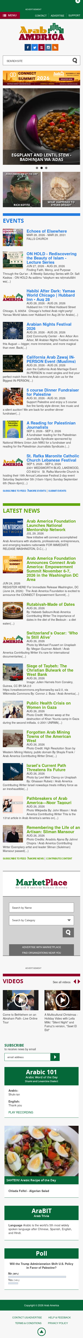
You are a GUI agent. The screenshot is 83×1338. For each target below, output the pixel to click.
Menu (12, 15)
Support (74, 15)
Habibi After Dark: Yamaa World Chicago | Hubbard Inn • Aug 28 (51, 295)
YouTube (41, 46)
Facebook (28, 46)
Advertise (57, 15)
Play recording (20, 1112)
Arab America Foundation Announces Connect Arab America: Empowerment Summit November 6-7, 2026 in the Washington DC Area (52, 568)
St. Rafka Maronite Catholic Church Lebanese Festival (53, 458)
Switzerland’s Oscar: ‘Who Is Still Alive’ (52, 635)
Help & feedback (59, 1317)
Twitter (34, 46)
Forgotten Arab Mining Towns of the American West (49, 736)
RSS (55, 46)
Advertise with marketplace (41, 947)
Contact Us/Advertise (27, 1317)
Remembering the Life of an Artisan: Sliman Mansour (53, 829)
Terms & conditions (28, 1323)
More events (38, 491)
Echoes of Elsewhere (47, 231)
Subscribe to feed (14, 491)
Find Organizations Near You (41, 952)
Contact (41, 15)
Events (13, 221)
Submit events (57, 491)
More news (37, 858)
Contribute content (59, 858)
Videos (13, 981)
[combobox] (41, 920)
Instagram (48, 46)
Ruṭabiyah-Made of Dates (51, 604)
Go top (39, 1331)
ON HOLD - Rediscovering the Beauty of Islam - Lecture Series (52, 258)
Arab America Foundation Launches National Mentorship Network (51, 525)
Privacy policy (58, 1323)
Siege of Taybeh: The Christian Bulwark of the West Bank (50, 670)
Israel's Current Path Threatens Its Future (46, 767)
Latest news (21, 511)
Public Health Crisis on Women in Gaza (49, 705)
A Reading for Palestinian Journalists (51, 425)
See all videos (62, 982)
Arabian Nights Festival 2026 (49, 326)
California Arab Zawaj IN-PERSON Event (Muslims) (51, 359)
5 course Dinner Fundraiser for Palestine (53, 392)
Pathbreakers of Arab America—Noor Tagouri (49, 800)
